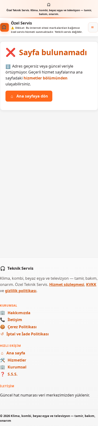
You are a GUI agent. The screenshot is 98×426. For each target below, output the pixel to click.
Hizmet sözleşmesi (66, 284)
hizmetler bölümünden (46, 78)
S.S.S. (9, 374)
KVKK (91, 284)
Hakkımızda (15, 312)
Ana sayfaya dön (29, 96)
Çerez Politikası (18, 326)
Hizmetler (13, 360)
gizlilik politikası (20, 290)
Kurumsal (13, 367)
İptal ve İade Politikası (24, 334)
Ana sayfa (13, 353)
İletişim (11, 319)
